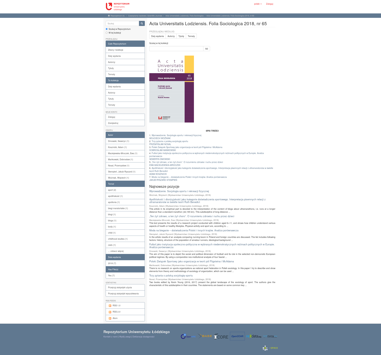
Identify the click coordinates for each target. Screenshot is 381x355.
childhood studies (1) (118, 238)
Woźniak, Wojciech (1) (118, 177)
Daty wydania (114, 55)
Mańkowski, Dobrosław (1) (120, 159)
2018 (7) (112, 263)
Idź (206, 48)
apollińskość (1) (115, 195)
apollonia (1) (114, 202)
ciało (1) (112, 244)
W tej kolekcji (115, 32)
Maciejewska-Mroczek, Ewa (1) (122, 153)
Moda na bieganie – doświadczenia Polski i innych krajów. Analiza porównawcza (193, 230)
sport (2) (112, 189)
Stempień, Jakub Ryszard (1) (121, 171)
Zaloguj (111, 116)
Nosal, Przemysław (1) (118, 165)
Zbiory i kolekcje (115, 49)
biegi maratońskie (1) (118, 208)
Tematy (111, 74)
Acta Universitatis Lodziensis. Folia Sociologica (184, 15)
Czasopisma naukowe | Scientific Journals (145, 15)
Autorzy (111, 62)
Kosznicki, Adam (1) (117, 147)
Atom (115, 318)
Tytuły (111, 68)
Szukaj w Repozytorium (120, 28)
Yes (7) (111, 275)
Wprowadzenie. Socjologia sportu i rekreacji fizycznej (179, 191)
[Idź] (142, 23)
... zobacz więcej (116, 250)
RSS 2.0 (116, 311)
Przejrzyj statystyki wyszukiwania (123, 293)
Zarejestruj (113, 122)
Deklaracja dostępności (143, 336)
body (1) (112, 226)
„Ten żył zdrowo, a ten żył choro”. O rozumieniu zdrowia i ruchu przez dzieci (191, 216)
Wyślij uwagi (125, 336)
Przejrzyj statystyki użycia (120, 287)
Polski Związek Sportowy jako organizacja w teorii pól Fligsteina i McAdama (191, 261)
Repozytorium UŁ (118, 15)
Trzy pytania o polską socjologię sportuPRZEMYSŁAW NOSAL (168, 143)
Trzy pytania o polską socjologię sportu (171, 275)
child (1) (112, 232)
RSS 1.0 (116, 305)
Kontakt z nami (110, 336)
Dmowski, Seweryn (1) (118, 140)
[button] (258, 3)
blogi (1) (112, 214)
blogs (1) (112, 220)
